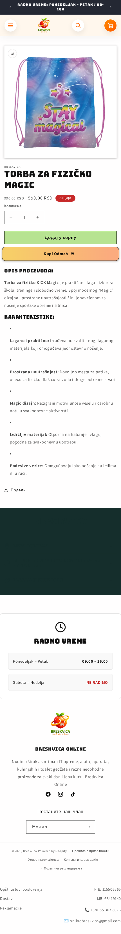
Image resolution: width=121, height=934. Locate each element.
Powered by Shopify (52, 851)
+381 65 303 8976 (105, 909)
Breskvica (30, 851)
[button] (60, 546)
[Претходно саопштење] (10, 7)
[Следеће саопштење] (110, 7)
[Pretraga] (78, 25)
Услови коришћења (43, 860)
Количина (12, 206)
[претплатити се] (88, 827)
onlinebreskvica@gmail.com (95, 920)
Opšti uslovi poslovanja (21, 889)
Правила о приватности (90, 851)
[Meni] (11, 25)
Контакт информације (81, 860)
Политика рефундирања (63, 868)
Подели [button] (18, 489)
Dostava (7, 898)
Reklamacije (11, 908)
